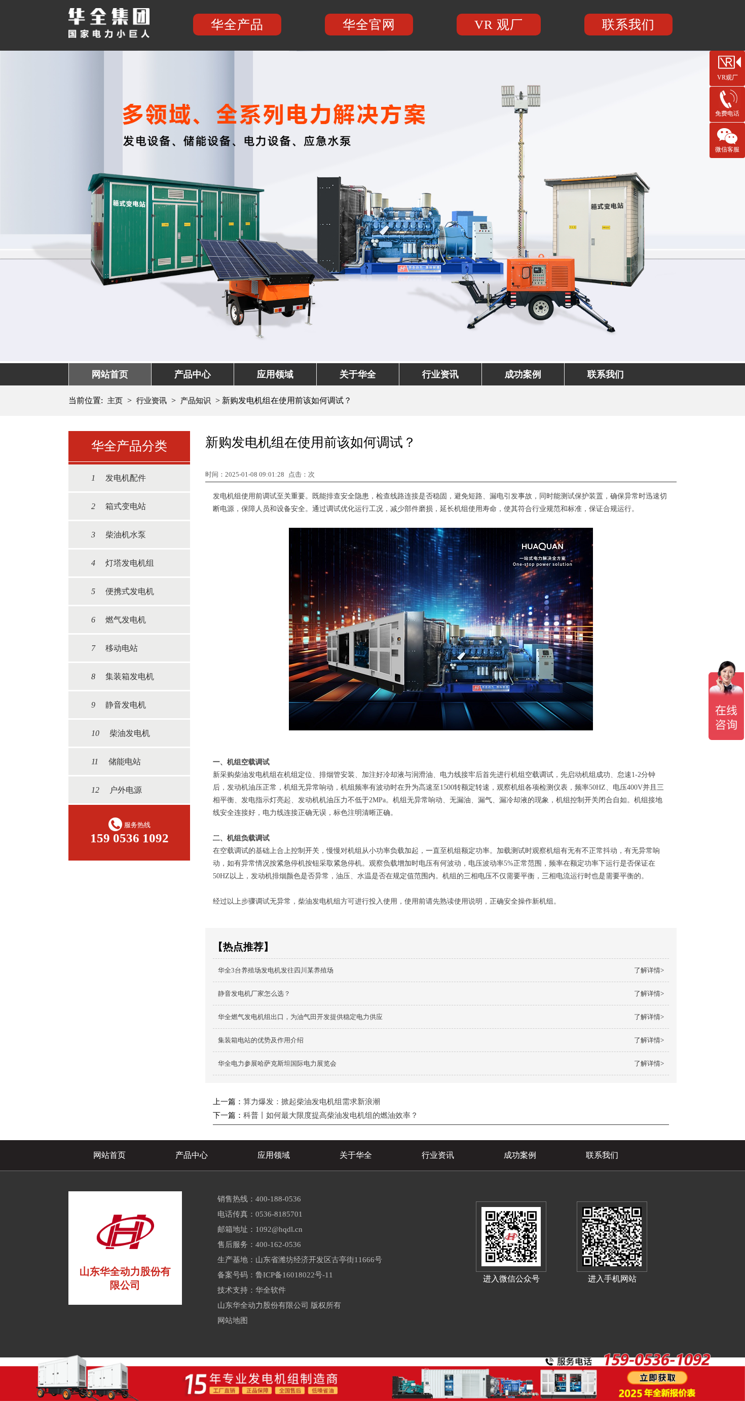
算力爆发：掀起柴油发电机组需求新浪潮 (311, 1102)
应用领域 (275, 374)
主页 (115, 401)
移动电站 (114, 648)
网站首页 (110, 374)
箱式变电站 (118, 506)
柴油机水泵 (118, 534)
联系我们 (628, 24)
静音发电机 (118, 704)
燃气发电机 (118, 619)
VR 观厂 (498, 24)
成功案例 (523, 374)
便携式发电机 (122, 591)
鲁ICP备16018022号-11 (294, 1275)
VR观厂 (727, 77)
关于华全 (358, 374)
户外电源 (116, 790)
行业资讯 (440, 374)
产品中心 (192, 374)
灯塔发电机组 (122, 563)
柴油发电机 (120, 733)
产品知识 (195, 401)
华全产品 (237, 24)
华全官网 (369, 24)
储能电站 (116, 761)
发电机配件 (118, 478)
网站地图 (232, 1320)
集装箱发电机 (122, 676)
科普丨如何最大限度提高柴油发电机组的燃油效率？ (330, 1115)
